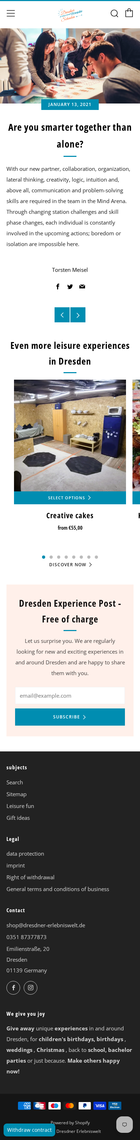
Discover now (67, 565)
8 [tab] (96, 557)
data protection (25, 853)
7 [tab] (88, 557)
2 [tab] (51, 557)
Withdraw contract (29, 1129)
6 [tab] (81, 557)
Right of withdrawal (30, 877)
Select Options (66, 497)
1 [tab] (43, 557)
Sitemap (16, 794)
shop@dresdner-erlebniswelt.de (45, 925)
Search (14, 782)
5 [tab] (73, 557)
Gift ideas (18, 817)
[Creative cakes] (70, 435)
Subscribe (66, 717)
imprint (15, 865)
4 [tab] (66, 557)
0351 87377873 (26, 937)
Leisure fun (20, 805)
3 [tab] (58, 557)
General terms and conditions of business (57, 889)
